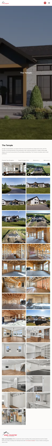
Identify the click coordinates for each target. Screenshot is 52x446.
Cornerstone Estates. (30, 440)
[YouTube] (45, 3)
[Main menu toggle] (49, 3)
